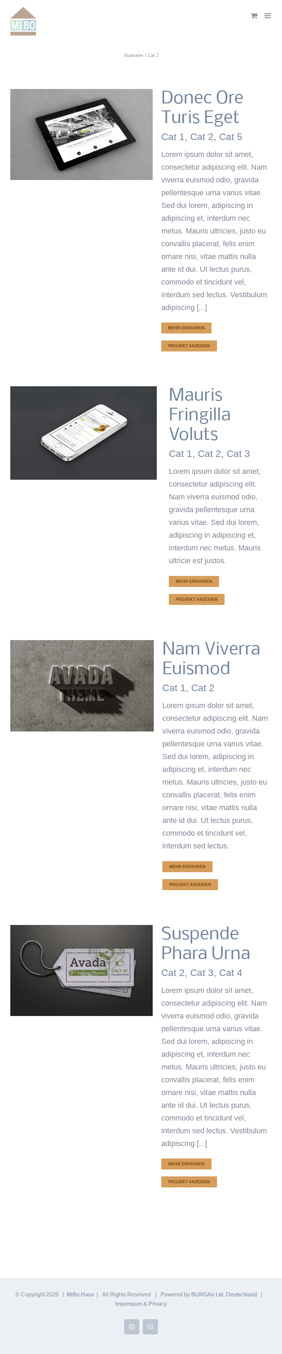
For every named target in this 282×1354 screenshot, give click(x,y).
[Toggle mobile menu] (268, 15)
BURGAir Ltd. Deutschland (224, 1294)
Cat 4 (230, 972)
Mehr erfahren (186, 328)
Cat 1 (173, 136)
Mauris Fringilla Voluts (200, 416)
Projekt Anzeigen (189, 346)
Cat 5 (230, 136)
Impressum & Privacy (141, 1304)
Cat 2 (202, 136)
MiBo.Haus (80, 1294)
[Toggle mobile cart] (254, 15)
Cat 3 (238, 453)
